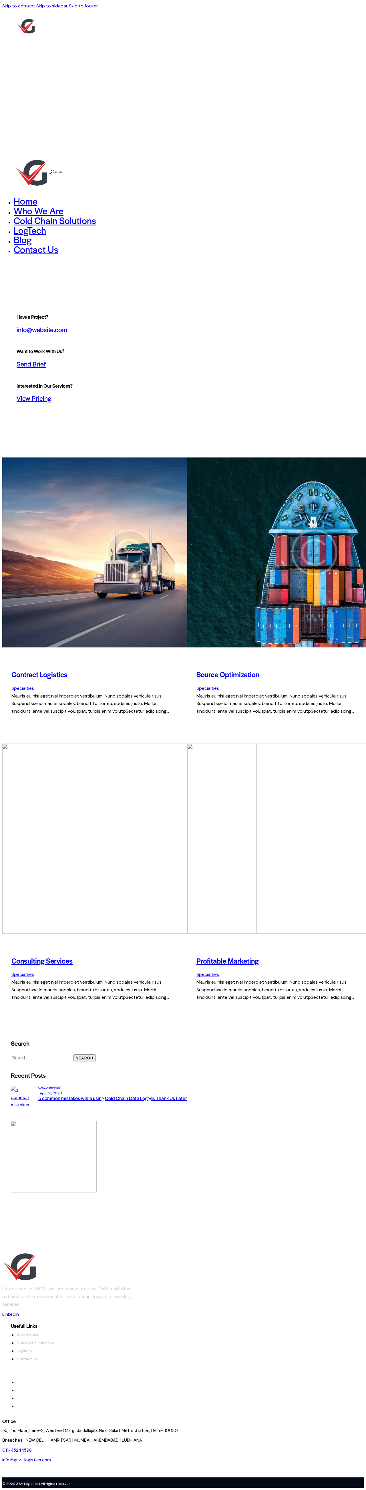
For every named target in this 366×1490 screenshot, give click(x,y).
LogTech (24, 1351)
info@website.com (42, 329)
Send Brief (31, 363)
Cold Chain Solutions (35, 1343)
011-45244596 (17, 1450)
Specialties (22, 688)
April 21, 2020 (51, 1093)
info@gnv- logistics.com (26, 1460)
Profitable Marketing (227, 961)
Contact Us (27, 1359)
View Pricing (34, 398)
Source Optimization (227, 674)
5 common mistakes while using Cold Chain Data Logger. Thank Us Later (112, 1098)
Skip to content (18, 6)
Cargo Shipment (50, 1087)
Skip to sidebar (52, 6)
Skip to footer (83, 6)
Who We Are (28, 1335)
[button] (63, 1375)
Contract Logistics (39, 674)
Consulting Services (42, 961)
